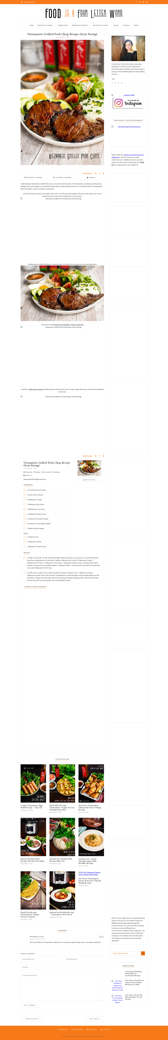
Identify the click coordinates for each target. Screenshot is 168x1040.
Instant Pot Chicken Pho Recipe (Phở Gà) (60, 860)
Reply (101, 937)
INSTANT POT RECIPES (80, 25)
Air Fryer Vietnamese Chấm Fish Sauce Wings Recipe (90, 807)
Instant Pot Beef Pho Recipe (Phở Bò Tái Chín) (32, 860)
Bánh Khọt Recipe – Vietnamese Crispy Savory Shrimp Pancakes (62, 807)
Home (136, 25)
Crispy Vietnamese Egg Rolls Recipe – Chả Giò (31, 806)
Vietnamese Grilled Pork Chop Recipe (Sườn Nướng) (47, 464)
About (116, 25)
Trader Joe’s (63, 25)
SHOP (32, 25)
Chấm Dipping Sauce (35, 389)
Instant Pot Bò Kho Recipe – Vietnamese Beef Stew (61, 913)
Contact (126, 25)
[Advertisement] (62, 646)
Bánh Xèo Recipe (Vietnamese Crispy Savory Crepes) (30, 914)
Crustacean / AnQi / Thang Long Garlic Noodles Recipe (88, 861)
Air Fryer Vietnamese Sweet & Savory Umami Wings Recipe (90, 880)
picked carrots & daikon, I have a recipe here (69, 325)
